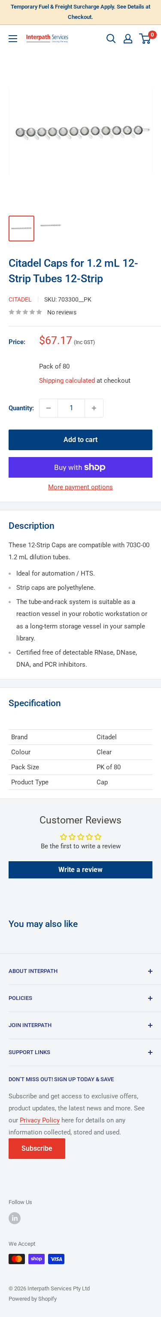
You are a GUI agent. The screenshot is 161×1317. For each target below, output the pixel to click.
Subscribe (36, 1148)
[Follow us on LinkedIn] (15, 1218)
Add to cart (80, 440)
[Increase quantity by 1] (94, 408)
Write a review (80, 870)
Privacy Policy (40, 1120)
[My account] (128, 38)
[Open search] (111, 38)
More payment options (80, 487)
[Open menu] (13, 38)
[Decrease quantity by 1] (48, 408)
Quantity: (21, 408)
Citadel (20, 299)
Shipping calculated (67, 380)
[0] (145, 39)
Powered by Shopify (33, 1299)
